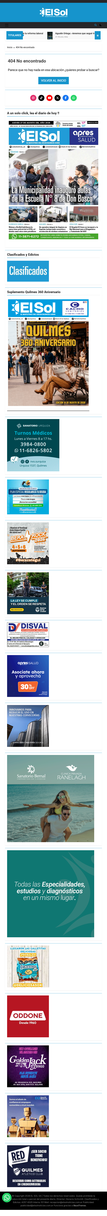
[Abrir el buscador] (95, 25)
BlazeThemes (79, 1205)
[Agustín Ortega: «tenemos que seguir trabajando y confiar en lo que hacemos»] (29, 38)
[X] (57, 98)
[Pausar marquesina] (98, 35)
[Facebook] (66, 98)
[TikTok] (41, 98)
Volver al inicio (53, 80)
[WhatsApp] (74, 98)
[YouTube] (49, 98)
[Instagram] (33, 98)
